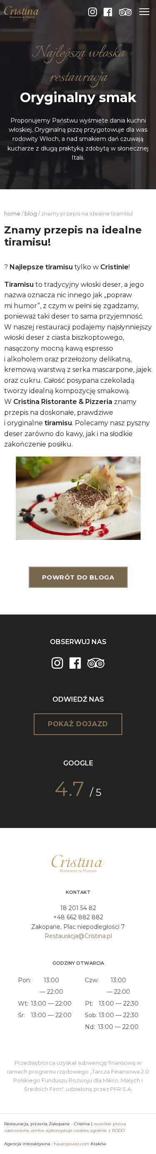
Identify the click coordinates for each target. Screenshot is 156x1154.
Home (12, 213)
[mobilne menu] (144, 11)
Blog (31, 213)
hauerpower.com (71, 1143)
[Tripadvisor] (125, 12)
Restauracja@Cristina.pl (78, 936)
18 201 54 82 (78, 908)
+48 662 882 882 (78, 917)
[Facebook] (108, 12)
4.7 (69, 789)
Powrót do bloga (78, 577)
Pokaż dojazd (78, 724)
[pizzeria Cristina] (22, 11)
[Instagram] (92, 12)
